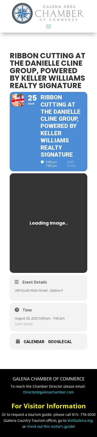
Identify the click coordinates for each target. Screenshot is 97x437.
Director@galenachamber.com (48, 392)
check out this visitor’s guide (50, 426)
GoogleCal (60, 342)
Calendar (34, 342)
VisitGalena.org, (80, 420)
